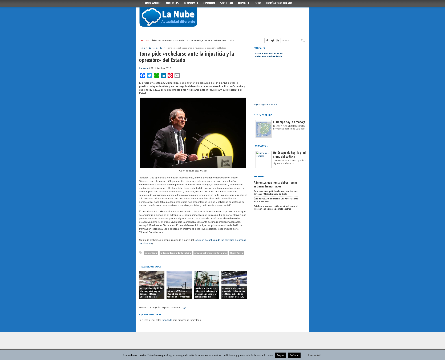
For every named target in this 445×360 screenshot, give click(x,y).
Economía (191, 3)
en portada (151, 253)
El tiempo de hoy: (263, 115)
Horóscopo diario (279, 3)
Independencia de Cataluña (175, 253)
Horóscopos (261, 145)
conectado (166, 320)
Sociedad (226, 3)
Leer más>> (315, 355)
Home (142, 48)
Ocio (258, 3)
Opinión (209, 3)
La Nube (143, 68)
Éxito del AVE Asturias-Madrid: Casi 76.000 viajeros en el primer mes (189, 41)
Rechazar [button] (294, 355)
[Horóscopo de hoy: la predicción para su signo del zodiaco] (264, 167)
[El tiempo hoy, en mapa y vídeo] (264, 136)
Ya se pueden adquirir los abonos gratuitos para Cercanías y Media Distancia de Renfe (151, 292)
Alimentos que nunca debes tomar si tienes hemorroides (275, 184)
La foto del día (155, 48)
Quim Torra (236, 253)
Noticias (172, 3)
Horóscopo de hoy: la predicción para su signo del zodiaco (298, 154)
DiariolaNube (151, 3)
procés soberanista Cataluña (210, 253)
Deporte (243, 3)
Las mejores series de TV (269, 53)
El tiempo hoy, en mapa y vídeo (292, 122)
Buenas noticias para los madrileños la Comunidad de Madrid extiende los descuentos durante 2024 (233, 292)
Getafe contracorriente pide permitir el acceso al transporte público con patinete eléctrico (206, 292)
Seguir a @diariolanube (265, 104)
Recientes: (259, 176)
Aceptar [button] (280, 355)
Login (183, 307)
